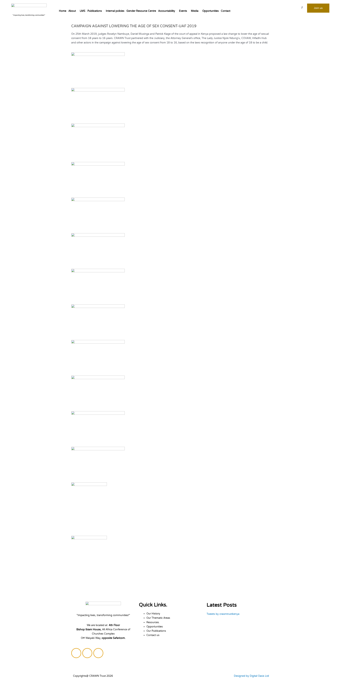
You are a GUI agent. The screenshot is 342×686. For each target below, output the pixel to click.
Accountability (166, 10)
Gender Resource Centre (141, 10)
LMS (82, 10)
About (72, 10)
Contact (225, 10)
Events (183, 10)
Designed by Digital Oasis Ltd (251, 675)
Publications (94, 10)
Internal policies (115, 10)
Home (62, 10)
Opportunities (210, 10)
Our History (153, 613)
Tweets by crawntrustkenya (223, 614)
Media (194, 10)
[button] (73, 11)
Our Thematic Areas (158, 617)
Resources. (153, 622)
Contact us (152, 635)
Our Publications (156, 630)
